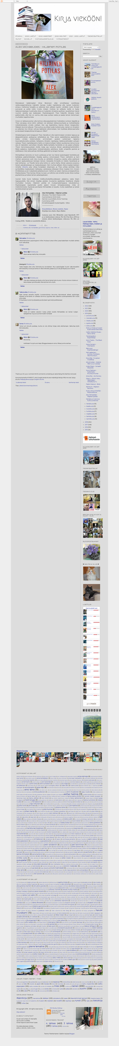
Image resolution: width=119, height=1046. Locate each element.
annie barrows (44, 889)
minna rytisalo (89, 835)
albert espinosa (32, 884)
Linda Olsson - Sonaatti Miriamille (93, 367)
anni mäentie (56, 782)
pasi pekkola (45, 841)
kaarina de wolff (73, 813)
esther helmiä (71, 794)
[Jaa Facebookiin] (45, 225)
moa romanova (27, 940)
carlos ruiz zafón (28, 895)
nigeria (19, 989)
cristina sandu (75, 785)
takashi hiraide (37, 956)
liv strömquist (55, 931)
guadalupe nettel (43, 910)
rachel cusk (74, 947)
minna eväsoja (60, 835)
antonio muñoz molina (70, 889)
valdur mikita (56, 957)
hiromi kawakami (48, 915)
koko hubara (37, 819)
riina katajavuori (93, 848)
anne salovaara (90, 780)
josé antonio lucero (67, 922)
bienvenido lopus (45, 893)
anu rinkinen (97, 783)
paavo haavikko (82, 839)
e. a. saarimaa (94, 785)
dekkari (46, 998)
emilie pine (24, 904)
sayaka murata (92, 950)
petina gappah (22, 947)
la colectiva (78, 819)
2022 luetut (30, 36)
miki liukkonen (65, 833)
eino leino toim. (43, 790)
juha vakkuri (20, 811)
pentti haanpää (21, 844)
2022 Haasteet (45, 36)
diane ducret (49, 900)
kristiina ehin (78, 928)
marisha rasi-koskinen (34, 828)
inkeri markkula (47, 804)
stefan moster (66, 858)
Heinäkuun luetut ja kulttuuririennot (92, 399)
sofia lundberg (97, 952)
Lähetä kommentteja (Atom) (28, 385)
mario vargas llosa (95, 935)
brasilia (44, 982)
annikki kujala (86, 782)
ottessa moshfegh (96, 942)
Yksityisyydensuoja (44, 39)
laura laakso (60, 821)
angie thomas (52, 888)
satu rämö (41, 856)
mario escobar (84, 935)
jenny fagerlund (70, 918)
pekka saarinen (79, 843)
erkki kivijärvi (20, 794)
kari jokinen (27, 815)
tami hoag (45, 956)
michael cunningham (67, 939)
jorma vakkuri (98, 807)
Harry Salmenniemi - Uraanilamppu (96, 117)
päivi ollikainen (87, 846)
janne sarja (92, 804)
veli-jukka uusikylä (33, 872)
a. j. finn (18, 882)
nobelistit (50, 1001)
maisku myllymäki (21, 826)
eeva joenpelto (29, 787)
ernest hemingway (68, 904)
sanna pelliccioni (49, 854)
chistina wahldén (71, 897)
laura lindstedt (76, 821)
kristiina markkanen (57, 819)
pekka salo (88, 843)
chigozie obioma (33, 897)
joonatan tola (90, 807)
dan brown (81, 899)
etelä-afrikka (66, 982)
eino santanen (53, 790)
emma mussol (49, 904)
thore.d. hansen (72, 956)
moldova (67, 986)
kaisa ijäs (89, 813)
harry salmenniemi (77, 798)
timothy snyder (90, 956)
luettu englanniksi (88, 984)
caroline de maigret (83, 895)
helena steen (27, 802)
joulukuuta (90, 315)
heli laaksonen (37, 802)
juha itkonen (58, 809)
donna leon (83, 900)
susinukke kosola (95, 858)
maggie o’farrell (85, 933)
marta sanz (57, 937)
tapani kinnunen (23, 862)
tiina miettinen (67, 864)
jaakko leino (85, 804)
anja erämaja (83, 776)
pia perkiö (96, 844)
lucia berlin (94, 931)
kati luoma (95, 815)
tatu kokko (49, 862)
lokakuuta (90, 321)
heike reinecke (53, 913)
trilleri (55, 227)
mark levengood (30, 937)
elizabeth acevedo (70, 902)
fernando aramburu (65, 906)
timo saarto (28, 866)
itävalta (32, 984)
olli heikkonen (38, 839)
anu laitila (72, 783)
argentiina (25, 982)
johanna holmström (96, 805)
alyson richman (63, 886)
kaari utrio (63, 813)
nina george (38, 942)
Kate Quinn (90, 676)
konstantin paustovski (65, 928)
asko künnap (49, 891)
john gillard (99, 920)
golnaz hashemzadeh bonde (93, 908)
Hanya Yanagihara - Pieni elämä (95, 142)
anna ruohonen (62, 778)
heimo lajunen (78, 800)
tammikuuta (90, 419)
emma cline (40, 904)
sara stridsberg (71, 950)
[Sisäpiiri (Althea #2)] (72, 761)
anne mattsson (73, 780)
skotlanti (75, 989)
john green (21, 922)
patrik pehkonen (55, 841)
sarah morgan (82, 950)
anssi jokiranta (94, 782)
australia (32, 982)
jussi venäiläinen (28, 813)
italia (25, 984)
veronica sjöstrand (96, 957)
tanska (100, 989)
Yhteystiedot (62, 39)
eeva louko (59, 787)
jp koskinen (38, 809)
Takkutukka (23, 292)
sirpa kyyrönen (45, 858)
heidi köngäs (30, 800)
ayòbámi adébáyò (84, 891)
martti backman (92, 830)
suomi (83, 988)
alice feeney (87, 884)
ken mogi (26, 928)
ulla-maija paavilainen (70, 870)
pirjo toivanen (58, 846)
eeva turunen (76, 787)
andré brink (34, 888)
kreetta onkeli (47, 819)
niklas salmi (77, 837)
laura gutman (51, 821)
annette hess (35, 889)
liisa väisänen (61, 824)
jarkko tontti (22, 805)
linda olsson (27, 931)
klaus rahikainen (28, 819)
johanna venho (60, 807)
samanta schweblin (52, 950)
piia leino (32, 846)
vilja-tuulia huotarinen (96, 872)
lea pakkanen (55, 822)
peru (29, 989)
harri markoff (65, 798)
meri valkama (63, 832)
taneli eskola (89, 860)
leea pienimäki (76, 822)
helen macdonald (84, 913)
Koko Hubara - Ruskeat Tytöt (96, 124)
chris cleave (80, 897)
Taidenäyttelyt (95, 36)
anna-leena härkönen (90, 778)
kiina (53, 984)
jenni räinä (32, 805)
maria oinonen (69, 826)
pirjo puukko (47, 846)
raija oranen (28, 848)
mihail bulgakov (79, 939)
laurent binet (67, 929)
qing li (67, 946)
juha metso (74, 809)
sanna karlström (37, 854)
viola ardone (39, 959)
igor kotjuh (69, 915)
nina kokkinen (93, 837)
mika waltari (48, 833)
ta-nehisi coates (28, 956)
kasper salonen (57, 815)
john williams (29, 922)
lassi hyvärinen (22, 821)
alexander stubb (72, 776)
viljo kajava (21, 873)
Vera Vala (90, 689)
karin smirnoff (81, 924)
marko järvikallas (81, 830)
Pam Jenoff (90, 695)
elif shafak (48, 902)
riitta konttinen (40, 850)
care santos (94, 893)
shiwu (68, 952)
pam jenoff (63, 944)
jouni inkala (21, 809)
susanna (86, 858)
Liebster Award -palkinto (96, 98)
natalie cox (99, 940)
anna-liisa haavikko (29, 780)
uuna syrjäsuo (83, 870)
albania (18, 982)
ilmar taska (89, 915)
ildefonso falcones (80, 915)
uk (58, 227)
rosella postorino (87, 948)
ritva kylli (59, 850)
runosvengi (86, 850)
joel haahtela (73, 805)
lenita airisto (36, 824)
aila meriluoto (38, 776)
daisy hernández (72, 899)
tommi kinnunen (48, 866)
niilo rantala (70, 837)
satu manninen (30, 856)
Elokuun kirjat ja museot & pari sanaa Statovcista (94, 328)
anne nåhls (81, 780)
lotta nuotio (79, 824)
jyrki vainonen (44, 813)
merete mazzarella (52, 832)
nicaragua (98, 986)
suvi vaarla (58, 860)
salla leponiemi (60, 852)
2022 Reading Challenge (56, 1008)
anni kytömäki (46, 782)
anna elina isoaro (30, 778)
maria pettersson (79, 826)
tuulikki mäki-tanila (50, 870)
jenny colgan (48, 918)
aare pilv (24, 882)
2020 (87, 311)
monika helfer (36, 940)
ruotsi (61, 989)
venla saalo (61, 872)
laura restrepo (57, 930)
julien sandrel (20, 924)
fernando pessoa (75, 906)
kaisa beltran (82, 813)
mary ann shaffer (66, 937)
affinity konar (53, 882)
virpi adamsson (68, 873)
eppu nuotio (86, 792)
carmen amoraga (51, 895)
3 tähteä (68, 1023)
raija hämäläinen (97, 846)
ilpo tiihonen (35, 804)
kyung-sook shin (87, 928)
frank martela (97, 794)
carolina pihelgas (72, 895)
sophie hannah (20, 954)
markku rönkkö (62, 830)
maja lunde (94, 933)
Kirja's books (22, 751)
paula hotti (73, 841)
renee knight (36, 948)
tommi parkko (84, 866)
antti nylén (25, 783)
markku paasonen (52, 830)
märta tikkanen (50, 837)
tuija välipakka (45, 868)
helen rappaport (96, 913)
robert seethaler (56, 948)
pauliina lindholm (33, 843)
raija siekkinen (36, 848)
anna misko (54, 778)
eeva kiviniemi (50, 787)
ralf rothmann (91, 946)
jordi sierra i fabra (54, 922)
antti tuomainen (45, 783)
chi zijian (24, 897)
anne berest (99, 888)
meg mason (48, 939)
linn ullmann (37, 931)
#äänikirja (22, 998)
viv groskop (56, 959)
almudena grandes (40, 886)
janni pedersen (88, 916)
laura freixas (48, 929)
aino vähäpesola (61, 776)
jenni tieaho (41, 805)
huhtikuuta (90, 411)
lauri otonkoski (39, 822)
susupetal (22, 860)
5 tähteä (54, 1026)
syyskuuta (89, 323)
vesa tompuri (77, 872)
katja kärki (33, 817)
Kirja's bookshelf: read (91, 608)
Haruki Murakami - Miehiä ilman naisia (95, 135)
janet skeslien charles (77, 916)
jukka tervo (78, 811)
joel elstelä (65, 805)
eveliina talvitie (87, 794)
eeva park (28, 902)
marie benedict (66, 935)
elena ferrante (37, 903)
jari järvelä (99, 804)
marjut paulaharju (29, 830)
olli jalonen (49, 839)
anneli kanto (26, 782)
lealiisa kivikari (65, 822)
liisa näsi (43, 824)
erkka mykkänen (96, 792)
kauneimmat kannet (79, 998)
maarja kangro (57, 933)
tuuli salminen (30, 870)
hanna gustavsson (77, 910)
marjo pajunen (98, 828)
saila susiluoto (41, 852)
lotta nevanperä (70, 824)
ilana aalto (19, 804)
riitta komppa (27, 850)
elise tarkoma (95, 790)
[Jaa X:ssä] (43, 225)
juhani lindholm (41, 811)
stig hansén (65, 954)
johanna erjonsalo (85, 805)
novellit (59, 1001)
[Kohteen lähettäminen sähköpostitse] (40, 225)
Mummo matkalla (58, 209)
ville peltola (48, 873)
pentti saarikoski (30, 844)
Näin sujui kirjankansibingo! (92, 349)
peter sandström (50, 845)
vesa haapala (68, 872)
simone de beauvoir (86, 952)
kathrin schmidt (71, 926)
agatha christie (63, 882)
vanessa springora (77, 957)
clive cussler (37, 899)
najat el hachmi (73, 940)
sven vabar (72, 954)
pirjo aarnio (39, 846)
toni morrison (98, 956)
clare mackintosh (91, 897)
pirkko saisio (67, 846)
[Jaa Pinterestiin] (47, 225)
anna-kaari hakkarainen (75, 778)
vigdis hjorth (30, 959)
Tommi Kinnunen (89, 665)
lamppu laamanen (87, 819)
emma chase (32, 904)
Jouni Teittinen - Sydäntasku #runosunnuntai (92, 372)
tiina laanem (81, 956)
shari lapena (54, 952)
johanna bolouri (81, 920)
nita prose (46, 942)
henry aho (87, 802)
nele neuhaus (22, 942)
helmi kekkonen (48, 802)
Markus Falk (20, 776)
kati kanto (88, 815)
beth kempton (35, 893)
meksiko (49, 986)
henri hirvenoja (68, 802)
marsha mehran (40, 937)
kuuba (73, 984)
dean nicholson (40, 900)
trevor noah (21, 957)
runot (78, 1000)
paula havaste (65, 841)
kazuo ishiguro (90, 926)
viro (48, 991)
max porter (21, 939)
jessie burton (99, 918)
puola (41, 989)
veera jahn (24, 872)
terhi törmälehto (93, 862)
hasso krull (44, 913)
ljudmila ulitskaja (67, 931)
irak (92, 982)
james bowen (58, 916)
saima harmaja (50, 852)
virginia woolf (47, 959)
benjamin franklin (25, 893)
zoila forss (28, 875)
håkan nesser (59, 915)
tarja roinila (42, 862)
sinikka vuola (22, 858)
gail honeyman (70, 908)
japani (39, 984)
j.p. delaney (43, 916)
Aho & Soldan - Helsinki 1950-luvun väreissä (93, 363)
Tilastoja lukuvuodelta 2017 (95, 74)
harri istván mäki (55, 798)
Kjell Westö (90, 640)
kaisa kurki (96, 813)
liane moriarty (76, 930)
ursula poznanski (46, 957)
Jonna (21, 323)
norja (24, 989)
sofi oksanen (56, 858)
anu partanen (80, 783)
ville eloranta (28, 873)
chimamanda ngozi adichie (47, 897)
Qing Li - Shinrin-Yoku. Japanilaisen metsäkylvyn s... (93, 380)
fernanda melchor (53, 906)
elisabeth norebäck (58, 902)
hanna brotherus (21, 796)
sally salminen (79, 852)
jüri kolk (43, 924)
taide (88, 1001)
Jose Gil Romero (89, 683)
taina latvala (71, 860)
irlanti (100, 982)
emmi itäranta (51, 792)
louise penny (84, 931)
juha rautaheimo (82, 809)
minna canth (49, 835)
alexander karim (78, 884)
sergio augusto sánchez (31, 952)
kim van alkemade (52, 928)
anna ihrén (91, 888)
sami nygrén (98, 852)
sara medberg (92, 854)
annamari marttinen (53, 780)
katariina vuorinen (78, 815)
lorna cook (76, 931)
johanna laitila (29, 807)
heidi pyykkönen (42, 800)
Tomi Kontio (90, 658)
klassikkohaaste (95, 998)
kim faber (42, 928)
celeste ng (94, 895)
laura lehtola (67, 821)
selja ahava (60, 856)
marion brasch (20, 937)
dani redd (87, 899)
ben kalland (45, 785)
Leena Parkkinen (89, 647)
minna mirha (80, 835)
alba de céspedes (21, 884)
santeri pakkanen (82, 854)
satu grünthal (21, 856)
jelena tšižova (40, 918)
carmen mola (62, 895)
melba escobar (57, 939)
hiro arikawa (38, 915)
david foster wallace (28, 900)
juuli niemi (36, 813)
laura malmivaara (98, 821)
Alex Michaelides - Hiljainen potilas (92, 395)
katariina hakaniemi (67, 815)
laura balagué (22, 929)
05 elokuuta (31, 238)
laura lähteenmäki (87, 821)
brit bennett (55, 893)
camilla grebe (75, 893)
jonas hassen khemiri (41, 922)
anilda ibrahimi (61, 888)
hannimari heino (22, 798)
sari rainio (100, 854)
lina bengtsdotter (87, 930)
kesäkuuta (90, 406)
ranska (46, 989)
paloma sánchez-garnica (50, 944)
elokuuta (89, 326)
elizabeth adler (82, 902)
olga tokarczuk (70, 942)
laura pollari (21, 822)
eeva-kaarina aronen (96, 787)
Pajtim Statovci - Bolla (93, 384)
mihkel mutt (88, 939)
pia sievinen (26, 846)
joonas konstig (71, 807)
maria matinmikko (59, 826)
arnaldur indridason (22, 891)
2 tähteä (64, 1026)
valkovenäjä (34, 991)
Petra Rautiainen (89, 623)
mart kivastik (48, 937)
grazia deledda (32, 910)
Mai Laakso (22, 238)
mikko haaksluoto (76, 833)
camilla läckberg (85, 893)
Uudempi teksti (21, 382)
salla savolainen (69, 852)
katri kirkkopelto (43, 817)
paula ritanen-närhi (93, 841)
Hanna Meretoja (89, 671)
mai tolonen (98, 824)
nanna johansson (90, 940)
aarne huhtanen (28, 776)
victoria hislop (21, 959)
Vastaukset (24, 249)
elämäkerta (57, 998)
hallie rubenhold (56, 910)
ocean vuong (53, 942)
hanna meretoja (42, 796)
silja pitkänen (76, 856)
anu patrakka (88, 783)
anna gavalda (80, 888)
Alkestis (25, 167)
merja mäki (71, 832)
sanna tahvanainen (70, 854)
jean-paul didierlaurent (29, 918)
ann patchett (71, 888)
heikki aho (51, 800)
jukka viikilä (94, 811)
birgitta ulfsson (54, 785)
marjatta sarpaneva (88, 828)
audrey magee (67, 891)
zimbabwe (55, 991)
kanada (46, 984)
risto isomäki (52, 850)
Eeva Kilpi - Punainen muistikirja (93, 358)
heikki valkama (69, 800)
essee (66, 998)
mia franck (98, 832)
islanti (20, 984)
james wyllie (67, 916)
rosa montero (75, 948)
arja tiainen (31, 785)
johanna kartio (20, 807)
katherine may (62, 926)
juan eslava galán (96, 922)
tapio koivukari (33, 862)
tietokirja (97, 1000)
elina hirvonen (77, 790)
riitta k (26, 252)
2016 (86, 427)
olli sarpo (57, 839)
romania (54, 989)
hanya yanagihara (88, 910)
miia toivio (31, 833)
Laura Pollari (90, 609)
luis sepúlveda (27, 933)
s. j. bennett (26, 950)
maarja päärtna (66, 933)
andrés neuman (43, 888)
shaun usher (62, 952)
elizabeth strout (93, 902)
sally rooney (42, 950)
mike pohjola (56, 833)
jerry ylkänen (57, 805)
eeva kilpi (40, 787)
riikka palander (73, 848)
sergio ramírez (44, 952)
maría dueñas (75, 937)
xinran (79, 959)
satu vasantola (51, 856)
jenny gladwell (79, 918)
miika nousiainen (39, 833)
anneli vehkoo (36, 782)
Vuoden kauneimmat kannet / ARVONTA (95, 91)
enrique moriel (58, 904)
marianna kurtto (91, 826)
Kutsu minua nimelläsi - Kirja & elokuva (93, 391)
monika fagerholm (28, 837)
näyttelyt (68, 1001)
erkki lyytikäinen (38, 794)
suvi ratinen (51, 860)
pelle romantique (96, 843)
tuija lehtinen (26, 868)
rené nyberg (53, 848)
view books (63, 1016)
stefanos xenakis (49, 954)
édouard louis (58, 961)
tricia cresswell (29, 957)
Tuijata (66, 209)
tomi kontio (36, 866)
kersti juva (60, 817)
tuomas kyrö (69, 868)
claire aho (65, 785)
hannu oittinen (34, 798)
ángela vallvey (48, 961)
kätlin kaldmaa (97, 928)
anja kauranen (94, 776)
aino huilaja (53, 776)
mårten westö (61, 837)
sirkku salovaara (34, 858)
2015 (86, 429)
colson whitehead (55, 899)
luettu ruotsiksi (33, 986)
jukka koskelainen (60, 811)
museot (41, 1001)
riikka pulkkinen (83, 848)
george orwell (80, 908)
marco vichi (32, 935)
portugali (35, 989)
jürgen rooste (36, 924)
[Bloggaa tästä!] (42, 225)
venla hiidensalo (44, 872)
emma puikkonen (39, 792)
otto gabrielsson (21, 944)
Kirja (53, 1010)
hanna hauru (31, 796)
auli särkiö (38, 785)
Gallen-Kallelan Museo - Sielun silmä (94, 332)
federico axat (27, 906)
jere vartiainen (49, 805)
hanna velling (51, 796)
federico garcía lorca (39, 906)
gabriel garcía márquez (58, 908)
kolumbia (60, 984)
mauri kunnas (41, 832)
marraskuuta (90, 318)
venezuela (42, 991)
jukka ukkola (86, 811)
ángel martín (39, 961)
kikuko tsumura (35, 928)
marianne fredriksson (53, 935)
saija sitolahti (33, 852)
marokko (42, 986)
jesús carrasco (21, 920)
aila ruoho (45, 776)
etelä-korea (75, 982)
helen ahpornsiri (73, 913)
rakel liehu (44, 848)
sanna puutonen (59, 854)
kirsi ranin (77, 817)
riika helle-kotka (62, 848)
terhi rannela (82, 862)
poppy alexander (59, 946)
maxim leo (29, 939)
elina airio (61, 790)
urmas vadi (37, 957)
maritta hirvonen (50, 828)
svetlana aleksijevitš (83, 954)
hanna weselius (61, 796)
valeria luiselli (67, 957)
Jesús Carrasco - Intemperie (91, 345)
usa (25, 991)
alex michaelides (33, 227)
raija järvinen (20, 848)
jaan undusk (50, 916)
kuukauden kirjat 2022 (22, 1001)
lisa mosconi (46, 931)
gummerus (42, 227)
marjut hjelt (21, 830)
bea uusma (93, 891)
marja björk (69, 828)
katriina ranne (52, 817)
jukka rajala (71, 811)
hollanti (83, 982)
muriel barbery (62, 940)
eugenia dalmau (98, 904)
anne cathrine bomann (24, 889)
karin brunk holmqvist (62, 924)
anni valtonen (65, 782)
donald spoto (74, 900)
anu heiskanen (56, 783)
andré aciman (26, 888)
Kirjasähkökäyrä (47, 209)
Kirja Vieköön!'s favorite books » (93, 769)
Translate (97, 49)
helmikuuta (90, 416)
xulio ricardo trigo (87, 959)
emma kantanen (27, 792)
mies (52, 227)
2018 (86, 422)
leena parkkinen (95, 822)
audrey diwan (57, 891)
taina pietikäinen (79, 860)
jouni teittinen (30, 809)
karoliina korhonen (46, 815)
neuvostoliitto (89, 986)
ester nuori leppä (57, 794)
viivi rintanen (85, 872)
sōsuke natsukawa (96, 954)
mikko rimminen (88, 833)
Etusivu (19, 36)
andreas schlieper (92, 886)
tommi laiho (59, 866)
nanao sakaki (81, 940)
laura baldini (31, 929)
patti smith (99, 944)
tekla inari (64, 862)
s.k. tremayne (34, 950)
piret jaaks (51, 946)
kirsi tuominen (85, 817)
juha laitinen (66, 809)
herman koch (30, 915)
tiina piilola (76, 864)
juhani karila (29, 811)
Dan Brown (90, 616)
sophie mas (29, 954)
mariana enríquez (41, 935)
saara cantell (94, 850)
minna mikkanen (71, 835)
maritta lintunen (60, 828)
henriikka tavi (79, 802)
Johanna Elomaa (89, 653)
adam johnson (32, 882)
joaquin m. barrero (52, 920)
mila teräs (33, 835)
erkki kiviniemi (28, 794)
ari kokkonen (21, 785)
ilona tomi (26, 804)
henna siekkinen (58, 802)
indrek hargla (98, 915)
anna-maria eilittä (41, 780)
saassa (26, 852)
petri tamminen (78, 845)
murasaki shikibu (52, 940)
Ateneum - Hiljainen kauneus (92, 387)
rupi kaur (96, 948)
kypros (48, 227)
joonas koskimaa (81, 807)
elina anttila (69, 790)
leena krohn (85, 822)
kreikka (67, 984)
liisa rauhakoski (51, 824)
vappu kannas (94, 870)
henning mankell (21, 915)
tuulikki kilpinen (39, 870)
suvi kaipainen (42, 860)
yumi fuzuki (30, 961)
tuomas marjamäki (79, 868)
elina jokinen (86, 790)
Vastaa (21, 245)
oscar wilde (87, 942)
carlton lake (41, 895)
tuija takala (34, 868)
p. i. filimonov (30, 944)
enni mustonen (73, 792)
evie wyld (20, 906)
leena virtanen (21, 824)
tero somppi (28, 864)
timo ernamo (84, 864)
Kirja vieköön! (21, 1012)
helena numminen (89, 800)
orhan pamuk (79, 942)
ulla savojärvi (59, 870)
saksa (67, 989)
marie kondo (75, 935)
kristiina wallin (68, 819)
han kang (66, 910)
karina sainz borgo (92, 924)
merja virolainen (80, 832)
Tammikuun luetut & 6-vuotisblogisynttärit (96, 66)
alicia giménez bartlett (24, 886)
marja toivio (77, 828)
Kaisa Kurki (90, 634)
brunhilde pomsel (65, 893)
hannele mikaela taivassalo (92, 796)
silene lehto (69, 856)
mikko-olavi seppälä (23, 835)
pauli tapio (24, 843)
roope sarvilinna (68, 850)
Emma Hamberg (89, 629)
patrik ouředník (91, 944)
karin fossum (73, 924)
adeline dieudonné (43, 882)
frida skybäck (46, 908)
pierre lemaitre (36, 946)
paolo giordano (71, 944)
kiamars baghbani (69, 817)
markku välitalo (72, 830)
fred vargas (37, 908)
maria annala (41, 826)
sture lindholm (78, 858)
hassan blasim (89, 798)
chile (49, 982)
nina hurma (85, 837)
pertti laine (39, 844)
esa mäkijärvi (47, 794)
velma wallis (87, 957)
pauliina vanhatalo (44, 843)
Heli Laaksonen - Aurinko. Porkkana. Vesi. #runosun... (93, 354)
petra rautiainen (64, 845)
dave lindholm (85, 785)
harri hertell (45, 798)
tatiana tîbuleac (63, 956)
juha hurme (47, 809)
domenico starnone (61, 900)
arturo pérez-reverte (37, 891)
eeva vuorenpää (85, 787)
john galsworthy (91, 920)
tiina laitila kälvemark (41, 864)
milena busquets (96, 939)
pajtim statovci (92, 839)
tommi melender (70, 866)
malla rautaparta (31, 826)
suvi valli (64, 860)
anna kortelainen (42, 778)
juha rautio (91, 809)
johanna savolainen (39, 807)
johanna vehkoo (50, 807)
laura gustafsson (42, 821)
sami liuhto (88, 852)
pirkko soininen (76, 846)
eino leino (30, 789)
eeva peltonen (67, 787)
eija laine (20, 790)
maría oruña (84, 937)
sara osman (62, 950)
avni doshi (74, 891)
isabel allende (22, 916)
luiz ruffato (38, 933)
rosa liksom (77, 850)
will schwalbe (63, 959)
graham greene (21, 910)
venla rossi (53, 872)
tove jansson (94, 866)
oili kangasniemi (28, 839)
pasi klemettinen (35, 841)
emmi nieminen (61, 792)
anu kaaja (65, 783)
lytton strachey (48, 933)
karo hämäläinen (35, 815)
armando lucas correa (86, 889)
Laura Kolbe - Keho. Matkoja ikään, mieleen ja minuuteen (92, 224)
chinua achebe (61, 897)
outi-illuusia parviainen (69, 839)
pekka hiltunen (62, 843)
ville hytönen (38, 873)
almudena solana (52, 886)
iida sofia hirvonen (96, 802)
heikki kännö (59, 800)
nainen (75, 986)
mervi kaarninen (90, 832)
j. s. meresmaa (63, 804)
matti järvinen (26, 832)
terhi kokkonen (73, 862)
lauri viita (47, 822)
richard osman (45, 948)
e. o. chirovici (91, 900)
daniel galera (95, 899)
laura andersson (32, 821)
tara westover (53, 956)
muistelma (33, 1001)
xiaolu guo (72, 959)
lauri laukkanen (30, 822)
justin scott (28, 924)
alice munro (97, 884)
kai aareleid (51, 924)
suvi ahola (34, 860)
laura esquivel (39, 930)
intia (88, 982)
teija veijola (57, 862)
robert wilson (66, 948)
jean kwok (19, 918)
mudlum (44, 940)
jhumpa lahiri (32, 920)
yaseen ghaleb (20, 875)
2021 (86, 308)
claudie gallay (28, 899)
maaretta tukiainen (88, 824)
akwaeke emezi (87, 882)
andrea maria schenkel (77, 886)
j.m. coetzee (33, 916)
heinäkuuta (90, 404)
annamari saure (64, 780)
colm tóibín (44, 899)
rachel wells (82, 947)
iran (96, 982)
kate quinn (52, 926)
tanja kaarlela (98, 860)
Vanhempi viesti (74, 382)
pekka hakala (53, 843)
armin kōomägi (97, 889)
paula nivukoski (81, 841)
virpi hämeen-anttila (79, 873)
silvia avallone (75, 952)
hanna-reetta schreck (74, 796)
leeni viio (29, 824)
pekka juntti (71, 843)
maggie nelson (76, 933)
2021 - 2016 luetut (77, 36)
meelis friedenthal (38, 939)
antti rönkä (33, 783)
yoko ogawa (20, 961)
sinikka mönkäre (97, 856)
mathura (92, 937)
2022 (86, 306)
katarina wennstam (31, 926)
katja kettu (25, 817)
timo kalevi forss (93, 864)
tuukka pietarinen (90, 868)
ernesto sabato (81, 904)
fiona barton (85, 906)
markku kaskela (40, 830)
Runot (18, 39)
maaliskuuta (90, 414)
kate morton (42, 926)
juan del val (88, 922)
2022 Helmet (60, 36)
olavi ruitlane (61, 942)
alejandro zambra (44, 884)
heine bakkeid (62, 913)
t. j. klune (19, 956)
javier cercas (97, 916)
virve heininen (89, 873)
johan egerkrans (71, 920)
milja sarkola (41, 835)
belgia (38, 982)
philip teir (89, 844)
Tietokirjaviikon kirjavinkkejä (91, 336)
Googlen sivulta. (39, 379)
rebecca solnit (27, 948)
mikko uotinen (97, 833)
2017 (86, 424)
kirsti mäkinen (94, 817)
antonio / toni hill (54, 889)
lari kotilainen (99, 819)
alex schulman (66, 884)
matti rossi (34, 832)
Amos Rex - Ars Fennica (93, 376)
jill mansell (42, 920)
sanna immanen (23, 854)
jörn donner (54, 813)
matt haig (99, 937)
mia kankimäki (21, 833)
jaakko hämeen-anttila (74, 804)
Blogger (72, 1033)
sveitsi (94, 989)
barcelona (36, 998)
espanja (56, 982)
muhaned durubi (39, 837)
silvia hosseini (86, 856)
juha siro (99, 809)
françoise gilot (27, 908)
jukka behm (50, 811)
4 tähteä (25, 227)
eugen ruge (89, 904)
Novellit (28, 39)
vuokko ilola (98, 873)
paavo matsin (38, 944)
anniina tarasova (75, 782)
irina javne (55, 804)
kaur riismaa (80, 926)
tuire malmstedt (57, 868)
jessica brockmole (89, 918)
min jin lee (19, 940)
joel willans (61, 920)
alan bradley (97, 882)
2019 (86, 313)
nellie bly (31, 942)
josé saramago (78, 922)
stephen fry (58, 954)
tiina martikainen (56, 864)
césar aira (63, 899)
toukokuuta (90, 409)
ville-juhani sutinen (57, 873)
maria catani (49, 826)
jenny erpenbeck (59, 918)
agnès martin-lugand (75, 882)
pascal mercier (81, 944)
